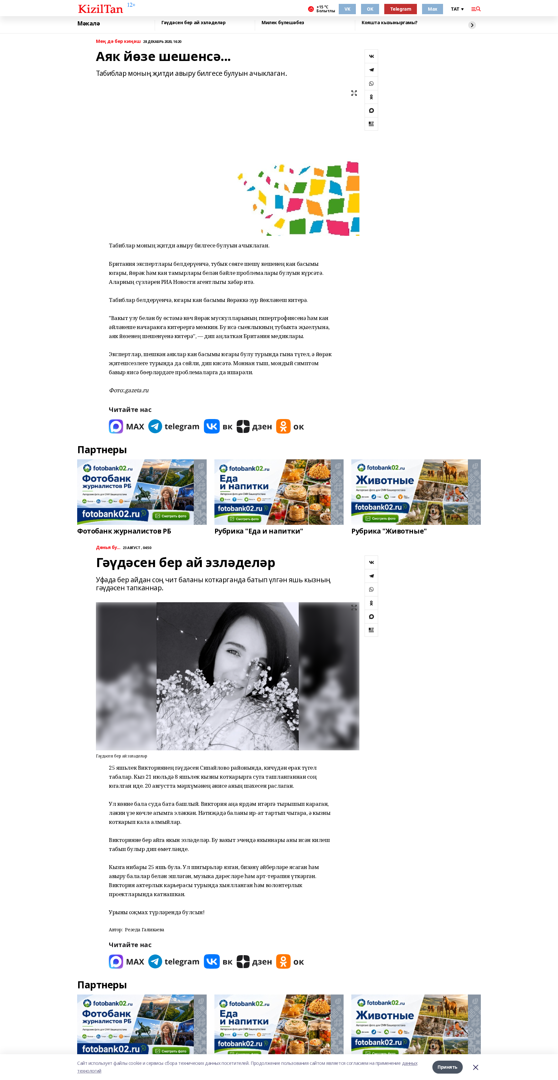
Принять (448, 1067)
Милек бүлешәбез (283, 22)
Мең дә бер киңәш (118, 41)
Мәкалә (88, 23)
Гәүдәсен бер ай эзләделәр (193, 22)
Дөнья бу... (108, 547)
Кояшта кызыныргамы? (390, 22)
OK (370, 9)
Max (432, 9)
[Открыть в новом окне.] (126, 426)
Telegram (400, 9)
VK (347, 9)
